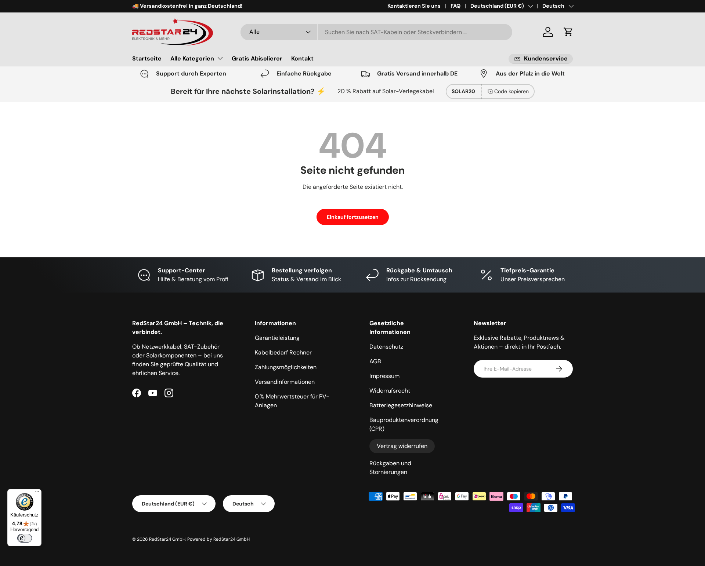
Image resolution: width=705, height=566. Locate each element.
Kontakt (302, 58)
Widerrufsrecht (389, 390)
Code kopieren (511, 91)
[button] (568, 32)
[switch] (24, 538)
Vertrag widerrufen (402, 446)
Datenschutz (386, 346)
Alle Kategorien (192, 58)
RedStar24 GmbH (167, 539)
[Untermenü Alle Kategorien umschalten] (220, 58)
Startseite (147, 58)
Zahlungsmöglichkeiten (286, 367)
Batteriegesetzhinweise (400, 405)
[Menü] (37, 493)
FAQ (455, 6)
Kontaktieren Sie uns (414, 6)
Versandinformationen (285, 382)
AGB (375, 361)
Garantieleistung (277, 338)
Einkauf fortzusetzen (353, 217)
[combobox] (376, 32)
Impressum (384, 376)
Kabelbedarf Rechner (283, 352)
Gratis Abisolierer (257, 58)
